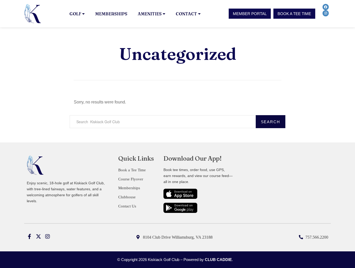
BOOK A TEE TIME (294, 13)
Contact (186, 13)
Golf (75, 13)
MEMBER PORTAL (250, 13)
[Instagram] (326, 13)
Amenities (150, 13)
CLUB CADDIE (218, 259)
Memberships (111, 13)
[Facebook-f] (29, 236)
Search (270, 122)
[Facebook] (326, 7)
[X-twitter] (38, 236)
